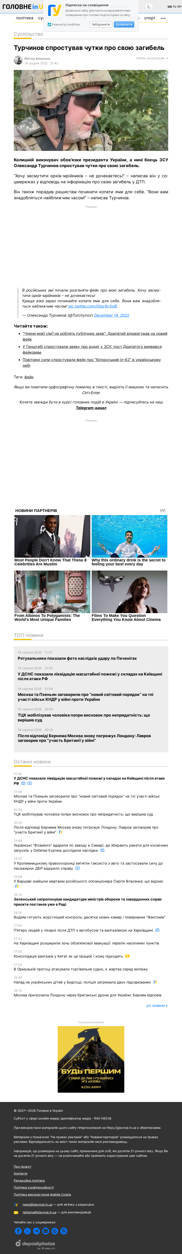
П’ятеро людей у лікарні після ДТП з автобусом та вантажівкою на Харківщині (84, 928)
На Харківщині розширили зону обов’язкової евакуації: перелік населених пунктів (86, 941)
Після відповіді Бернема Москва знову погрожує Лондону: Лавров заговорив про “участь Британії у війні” (86, 827)
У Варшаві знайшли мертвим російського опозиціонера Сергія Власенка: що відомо (88, 879)
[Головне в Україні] (25, 7)
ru (174, 6)
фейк (29, 377)
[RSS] (63, 1231)
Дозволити (124, 24)
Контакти (20, 1173)
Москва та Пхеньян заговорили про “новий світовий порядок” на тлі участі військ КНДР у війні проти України (87, 797)
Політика (24, 18)
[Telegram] (36, 1231)
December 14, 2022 (111, 315)
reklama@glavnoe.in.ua (39, 1212)
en (179, 6)
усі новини (155, 1005)
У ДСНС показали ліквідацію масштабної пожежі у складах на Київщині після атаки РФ (89, 779)
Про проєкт (22, 1166)
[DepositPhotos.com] (35, 1245)
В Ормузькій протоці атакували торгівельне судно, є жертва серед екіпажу (81, 967)
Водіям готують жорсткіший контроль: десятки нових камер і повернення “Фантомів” (89, 915)
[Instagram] (45, 1231)
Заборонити (101, 24)
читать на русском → (152, 58)
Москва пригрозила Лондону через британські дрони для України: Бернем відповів (87, 993)
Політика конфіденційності (34, 1187)
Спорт (150, 18)
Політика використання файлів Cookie (42, 1194)
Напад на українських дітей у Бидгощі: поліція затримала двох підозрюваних (83, 980)
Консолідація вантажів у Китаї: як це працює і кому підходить (69, 954)
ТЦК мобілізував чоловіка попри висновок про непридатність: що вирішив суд (83, 812)
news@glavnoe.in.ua (37, 1204)
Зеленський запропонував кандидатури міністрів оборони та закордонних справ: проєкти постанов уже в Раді (88, 899)
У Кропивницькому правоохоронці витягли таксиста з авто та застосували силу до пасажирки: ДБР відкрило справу (88, 863)
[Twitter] (27, 1231)
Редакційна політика (29, 1180)
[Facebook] (18, 1231)
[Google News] (54, 1231)
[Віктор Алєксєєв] (18, 63)
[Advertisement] (91, 246)
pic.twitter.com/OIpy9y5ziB (92, 306)
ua (170, 6)
